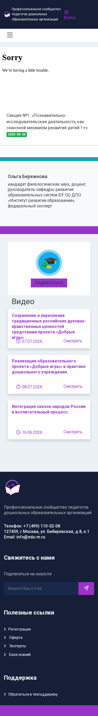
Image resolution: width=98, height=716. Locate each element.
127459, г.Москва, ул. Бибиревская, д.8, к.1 (46, 531)
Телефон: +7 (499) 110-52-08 (32, 526)
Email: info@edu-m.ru (24, 537)
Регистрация (19, 629)
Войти (69, 17)
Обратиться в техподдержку (33, 694)
